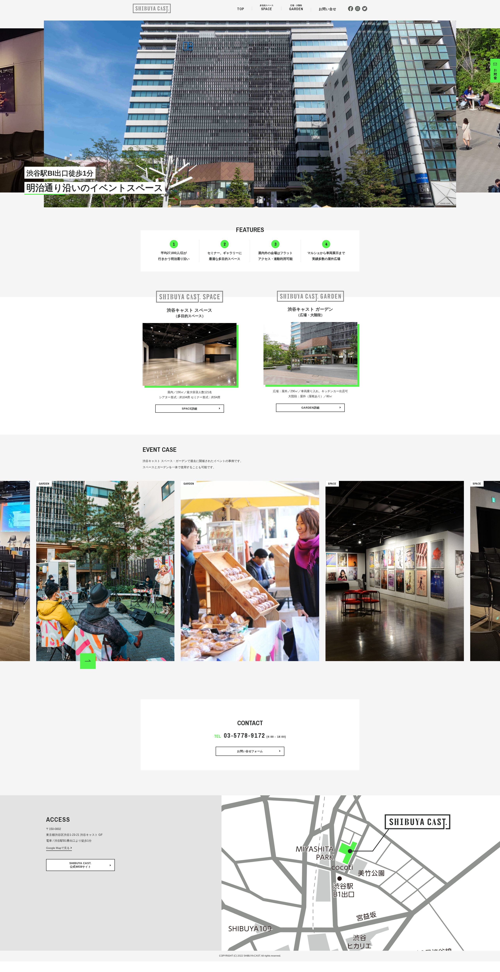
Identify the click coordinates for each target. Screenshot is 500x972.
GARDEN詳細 (310, 407)
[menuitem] (327, 10)
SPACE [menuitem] (266, 8)
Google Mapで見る (58, 847)
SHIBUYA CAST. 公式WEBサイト (80, 865)
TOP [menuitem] (240, 9)
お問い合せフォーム (250, 751)
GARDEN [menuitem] (296, 8)
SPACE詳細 (189, 408)
